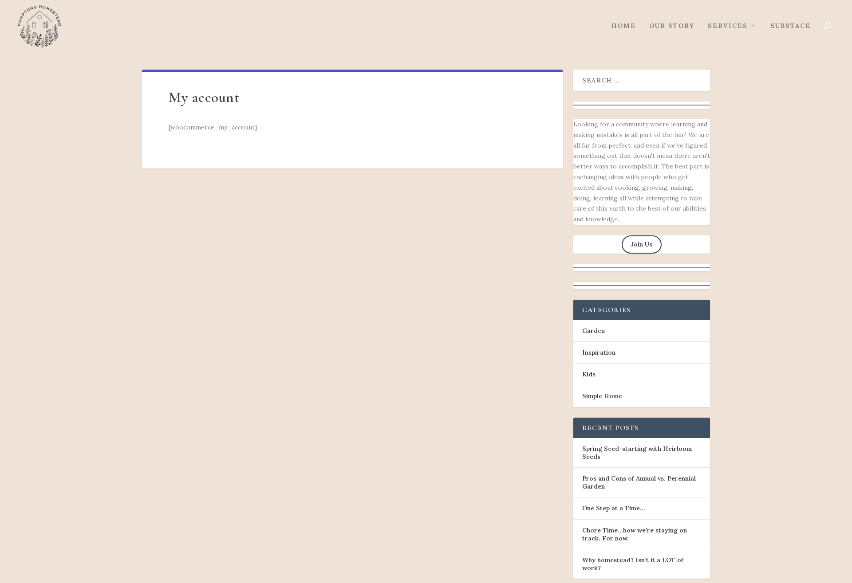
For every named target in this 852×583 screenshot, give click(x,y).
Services (728, 26)
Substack (790, 26)
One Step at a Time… (613, 508)
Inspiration (598, 352)
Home (623, 26)
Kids (589, 374)
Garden (593, 331)
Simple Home (602, 396)
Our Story (671, 26)
